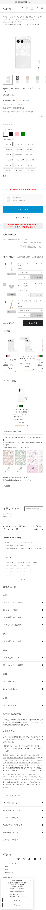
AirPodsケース (10, 784)
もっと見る (33, 323)
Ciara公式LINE (15, 442)
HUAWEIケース (8, 779)
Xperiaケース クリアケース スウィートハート (10, 361)
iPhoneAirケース (29, 758)
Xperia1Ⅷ (8, 144)
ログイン (20, 894)
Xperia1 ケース (32, 562)
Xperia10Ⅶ (18, 144)
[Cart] (32, 8)
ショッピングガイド (9, 863)
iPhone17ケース (25, 755)
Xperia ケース (21, 562)
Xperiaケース (11, 774)
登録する (17, 905)
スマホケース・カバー (11, 795)
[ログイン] (22, 8)
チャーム (28, 748)
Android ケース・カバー (12, 19)
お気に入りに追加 (23, 218)
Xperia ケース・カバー (29, 19)
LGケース (17, 779)
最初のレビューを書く (33, 509)
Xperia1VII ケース (25, 572)
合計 (4, 323)
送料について (9, 866)
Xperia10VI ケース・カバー (13, 22)
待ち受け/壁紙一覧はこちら (18, 477)
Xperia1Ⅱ (30, 170)
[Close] (30, 880)
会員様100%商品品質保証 (17, 891)
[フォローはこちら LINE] (18, 859)
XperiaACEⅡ (30, 165)
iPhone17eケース (13, 755)
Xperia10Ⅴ (30, 149)
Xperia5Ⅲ (31, 160)
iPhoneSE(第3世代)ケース (26, 765)
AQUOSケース (34, 774)
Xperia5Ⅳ (18, 155)
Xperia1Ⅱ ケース (11, 575)
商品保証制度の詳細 (12, 725)
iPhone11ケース (11, 765)
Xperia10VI (8, 149)
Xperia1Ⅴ (8, 155)
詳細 (27, 100)
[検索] (37, 8)
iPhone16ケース (27, 760)
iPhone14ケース (12, 763)
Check (38, 2)
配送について (9, 869)
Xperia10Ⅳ (29, 155)
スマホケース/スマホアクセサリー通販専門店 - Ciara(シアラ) (23, 17)
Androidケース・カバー (12, 810)
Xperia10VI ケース (12, 566)
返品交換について (10, 872)
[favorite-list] (27, 8)
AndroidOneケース (34, 777)
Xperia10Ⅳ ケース (26, 569)
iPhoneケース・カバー (11, 803)
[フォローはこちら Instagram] (23, 859)
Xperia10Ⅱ (19, 170)
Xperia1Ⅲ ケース (24, 575)
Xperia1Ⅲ (8, 165)
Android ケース (10, 562)
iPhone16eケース (14, 760)
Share (41, 116)
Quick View (11, 274)
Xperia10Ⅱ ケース (26, 566)
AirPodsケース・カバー (12, 832)
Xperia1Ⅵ (19, 149)
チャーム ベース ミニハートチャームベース (30, 283)
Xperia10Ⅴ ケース (12, 572)
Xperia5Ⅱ (8, 170)
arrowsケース (7, 777)
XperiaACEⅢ (9, 160)
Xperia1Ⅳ (20, 160)
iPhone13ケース (24, 763)
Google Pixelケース (19, 777)
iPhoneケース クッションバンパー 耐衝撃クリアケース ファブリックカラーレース (21, 413)
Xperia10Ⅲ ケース (12, 569)
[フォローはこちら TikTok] (29, 859)
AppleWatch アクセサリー (13, 825)
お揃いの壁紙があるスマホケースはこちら (17, 480)
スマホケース (32, 746)
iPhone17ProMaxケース (15, 758)
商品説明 (7, 486)
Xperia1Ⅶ (29, 144)
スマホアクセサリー (34, 739)
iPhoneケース (13, 739)
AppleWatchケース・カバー (19, 782)
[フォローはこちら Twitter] (40, 859)
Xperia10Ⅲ (18, 165)
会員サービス (7, 877)
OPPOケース (26, 779)
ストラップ (23, 739)
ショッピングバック (10, 840)
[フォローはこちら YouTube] (35, 859)
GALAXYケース (23, 774)
